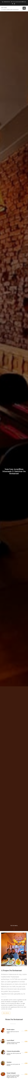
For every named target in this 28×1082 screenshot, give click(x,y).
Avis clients (6, 1013)
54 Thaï (4, 8)
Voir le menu (14, 925)
